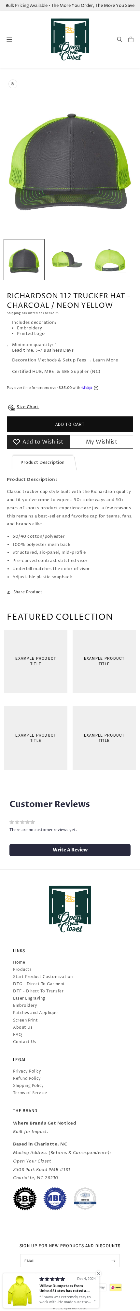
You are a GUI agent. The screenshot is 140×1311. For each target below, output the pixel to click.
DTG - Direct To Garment (39, 984)
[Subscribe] (113, 1260)
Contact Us (24, 1042)
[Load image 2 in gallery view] (67, 259)
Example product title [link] (35, 661)
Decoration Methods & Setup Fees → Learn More (65, 360)
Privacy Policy (27, 1071)
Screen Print (25, 1020)
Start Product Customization (43, 977)
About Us (23, 1027)
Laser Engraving (29, 998)
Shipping (14, 313)
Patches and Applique (35, 1013)
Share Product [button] (27, 592)
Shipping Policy (28, 1086)
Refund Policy (27, 1078)
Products (22, 969)
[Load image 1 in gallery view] (24, 259)
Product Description (43, 462)
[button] (119, 39)
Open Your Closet (75, 1308)
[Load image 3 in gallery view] (110, 259)
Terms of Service (30, 1093)
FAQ (17, 1035)
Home (19, 962)
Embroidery (25, 1005)
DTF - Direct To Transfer (38, 991)
